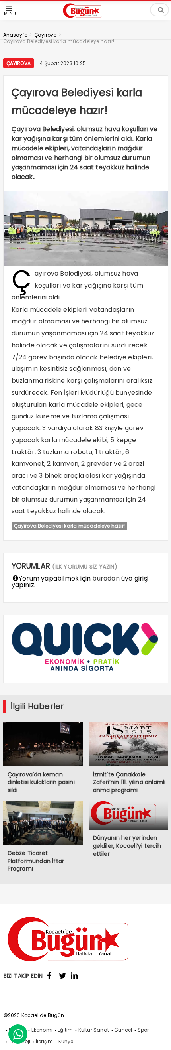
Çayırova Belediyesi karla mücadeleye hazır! (69, 525)
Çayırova (18, 63)
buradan (105, 578)
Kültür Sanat (93, 1029)
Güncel (123, 1029)
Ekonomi (41, 1029)
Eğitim (65, 1029)
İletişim (44, 1041)
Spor (143, 1029)
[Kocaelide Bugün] (85, 18)
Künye (66, 1041)
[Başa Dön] (157, 1036)
